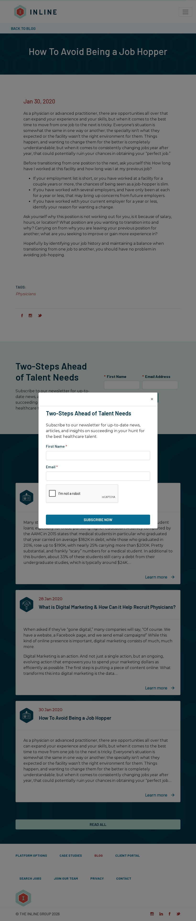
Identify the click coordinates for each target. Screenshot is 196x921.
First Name (56, 446)
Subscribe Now (98, 519)
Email (52, 466)
